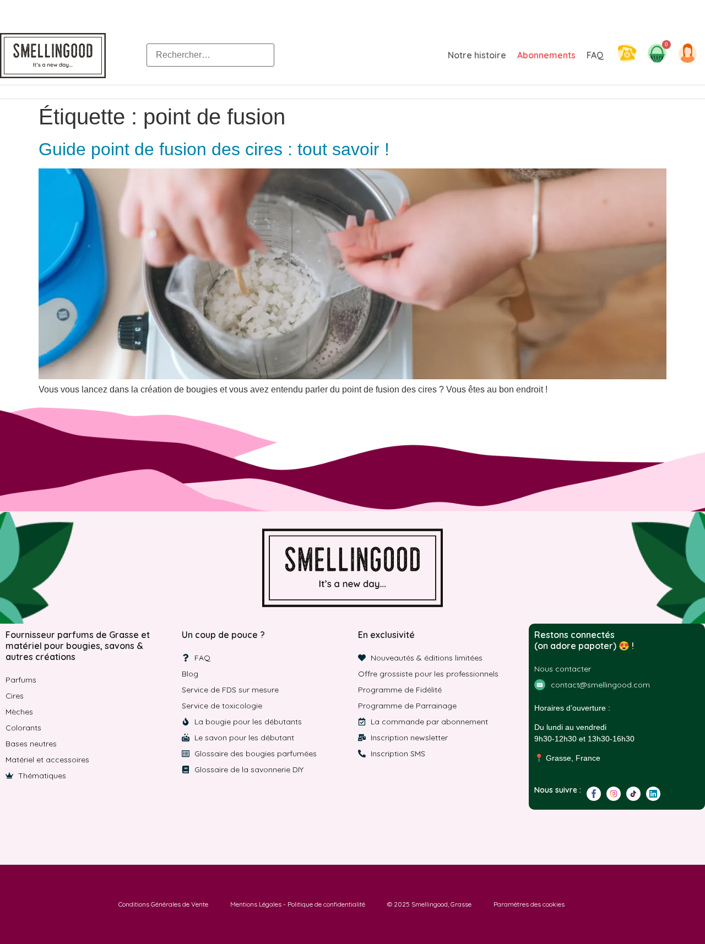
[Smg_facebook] (594, 794)
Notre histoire (477, 55)
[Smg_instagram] (613, 794)
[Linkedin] (653, 794)
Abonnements (546, 55)
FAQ (595, 55)
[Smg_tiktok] (633, 794)
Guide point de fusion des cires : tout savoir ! (214, 149)
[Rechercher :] (210, 55)
